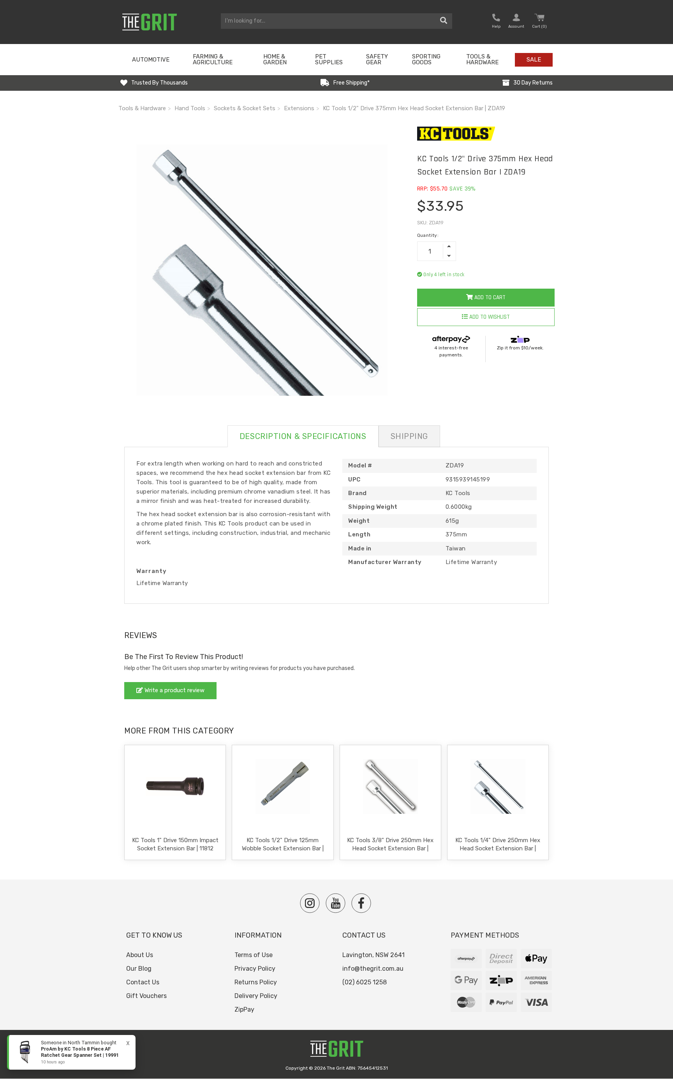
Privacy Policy (254, 968)
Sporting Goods (426, 59)
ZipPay (244, 1009)
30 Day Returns (533, 82)
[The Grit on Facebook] (361, 903)
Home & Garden (275, 59)
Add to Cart (489, 297)
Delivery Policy (255, 996)
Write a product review (173, 690)
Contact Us (142, 982)
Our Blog (139, 968)
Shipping (409, 436)
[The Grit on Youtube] (335, 903)
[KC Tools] (486, 134)
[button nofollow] (496, 22)
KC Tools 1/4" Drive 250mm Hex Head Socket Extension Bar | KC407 (497, 848)
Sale (534, 59)
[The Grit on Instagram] (310, 903)
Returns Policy (255, 982)
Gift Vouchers (146, 996)
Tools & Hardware (482, 59)
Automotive (150, 59)
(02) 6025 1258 (364, 982)
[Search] (443, 21)
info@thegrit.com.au (372, 968)
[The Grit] (336, 1050)
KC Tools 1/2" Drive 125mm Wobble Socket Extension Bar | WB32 (283, 848)
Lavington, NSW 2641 (373, 955)
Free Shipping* (351, 82)
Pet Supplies (329, 59)
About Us (139, 955)
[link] (71, 1052)
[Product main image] (261, 270)
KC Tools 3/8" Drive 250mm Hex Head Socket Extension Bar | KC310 (390, 848)
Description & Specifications (303, 436)
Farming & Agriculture (213, 59)
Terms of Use (253, 955)
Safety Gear (377, 59)
